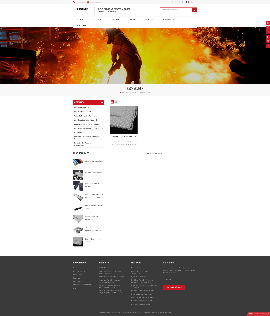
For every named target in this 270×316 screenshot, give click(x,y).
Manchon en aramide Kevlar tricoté (111, 277)
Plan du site (163, 313)
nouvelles (81, 25)
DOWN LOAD (168, 19)
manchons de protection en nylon (94, 184)
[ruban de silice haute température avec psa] (78, 230)
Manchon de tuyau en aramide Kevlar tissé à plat (110, 272)
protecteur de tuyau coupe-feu (142, 304)
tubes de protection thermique (85, 116)
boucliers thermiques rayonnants (142, 291)
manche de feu (136, 268)
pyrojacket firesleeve (138, 277)
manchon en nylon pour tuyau (141, 294)
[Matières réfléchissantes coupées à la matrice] (78, 175)
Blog (74, 288)
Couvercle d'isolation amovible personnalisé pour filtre (109, 286)
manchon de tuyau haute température (94, 162)
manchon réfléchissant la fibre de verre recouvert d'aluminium (94, 196)
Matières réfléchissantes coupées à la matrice (93, 173)
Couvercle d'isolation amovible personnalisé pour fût (109, 281)
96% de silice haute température (92, 218)
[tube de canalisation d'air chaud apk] (78, 208)
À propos (97, 19)
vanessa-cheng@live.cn (96, 2)
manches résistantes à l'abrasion (86, 120)
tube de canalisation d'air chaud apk (94, 207)
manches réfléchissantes (83, 112)
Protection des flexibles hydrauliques (82, 144)
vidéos (133, 19)
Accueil (80, 19)
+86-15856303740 (80, 2)
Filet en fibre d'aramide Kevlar (109, 268)
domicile (76, 268)
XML (169, 313)
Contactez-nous (79, 281)
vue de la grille (112, 102)
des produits (77, 275)
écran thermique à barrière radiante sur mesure (144, 286)
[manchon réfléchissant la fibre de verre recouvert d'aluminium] (78, 197)
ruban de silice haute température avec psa (93, 229)
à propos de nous (79, 271)
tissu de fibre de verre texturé (93, 240)
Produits (115, 19)
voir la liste (116, 102)
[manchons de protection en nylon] (78, 186)
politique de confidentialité (82, 285)
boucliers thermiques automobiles (86, 128)
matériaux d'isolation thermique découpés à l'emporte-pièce (142, 281)
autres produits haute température (87, 124)
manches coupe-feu (81, 108)
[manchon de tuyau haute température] (78, 163)
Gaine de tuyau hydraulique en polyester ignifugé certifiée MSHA (110, 292)
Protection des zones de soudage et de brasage (87, 138)
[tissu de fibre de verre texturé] (78, 241)
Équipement (78, 132)
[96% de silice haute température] (78, 219)
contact (149, 19)
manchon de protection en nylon (142, 297)
